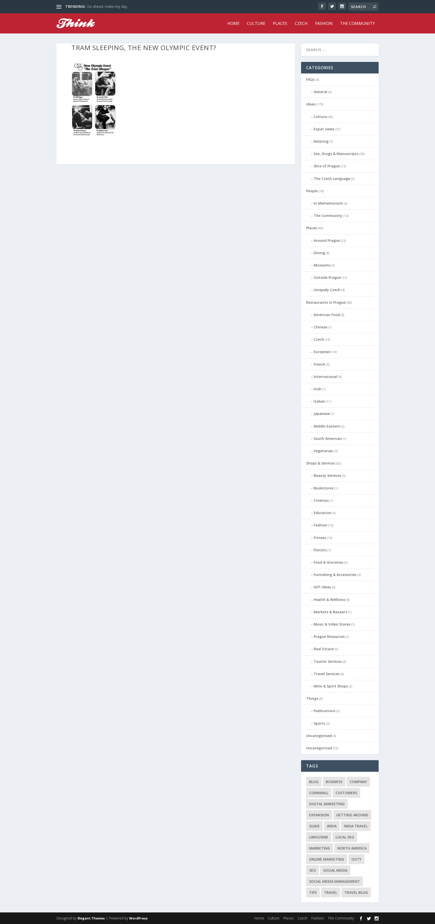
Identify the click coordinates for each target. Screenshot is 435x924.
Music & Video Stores (332, 624)
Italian (319, 401)
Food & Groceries (328, 562)
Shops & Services (320, 463)
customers (346, 792)
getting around (352, 815)
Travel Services (327, 673)
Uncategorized (319, 748)
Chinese (320, 327)
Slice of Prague (327, 166)
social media (335, 870)
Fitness (320, 537)
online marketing (326, 859)
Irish (317, 389)
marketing (319, 848)
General (320, 91)
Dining (319, 252)
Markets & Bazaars (330, 611)
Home (233, 23)
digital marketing (327, 803)
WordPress (138, 918)
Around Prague (327, 240)
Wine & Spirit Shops (331, 686)
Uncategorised (319, 735)
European (322, 351)
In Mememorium (328, 203)
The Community (357, 23)
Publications (324, 710)
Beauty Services (327, 475)
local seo (345, 837)
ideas (310, 104)
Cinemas (321, 500)
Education (323, 512)
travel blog (356, 892)
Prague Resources (329, 636)
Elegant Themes (91, 918)
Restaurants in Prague (326, 302)
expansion (319, 815)
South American (328, 438)
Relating (321, 141)
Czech (301, 23)
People (312, 190)
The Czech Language (332, 178)
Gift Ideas (322, 587)
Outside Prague (327, 277)
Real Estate (324, 648)
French (319, 364)
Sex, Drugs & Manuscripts (336, 153)
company (358, 781)
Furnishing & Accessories (335, 574)
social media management (334, 881)
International (325, 376)
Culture (256, 23)
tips (313, 892)
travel (330, 892)
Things (312, 698)
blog (313, 781)
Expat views (324, 129)
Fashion (324, 23)
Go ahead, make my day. (107, 6)
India (332, 826)
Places (280, 23)
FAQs (310, 79)
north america (352, 848)
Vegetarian (323, 450)
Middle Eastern (327, 426)
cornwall (318, 792)
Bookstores (324, 488)
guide (314, 826)
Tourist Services (328, 661)
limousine (318, 837)
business (334, 781)
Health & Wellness (329, 599)
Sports (319, 723)
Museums (322, 265)
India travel (356, 826)
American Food (327, 314)
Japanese (322, 413)
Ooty (356, 859)
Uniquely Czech (327, 289)
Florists (320, 550)
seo (312, 870)
